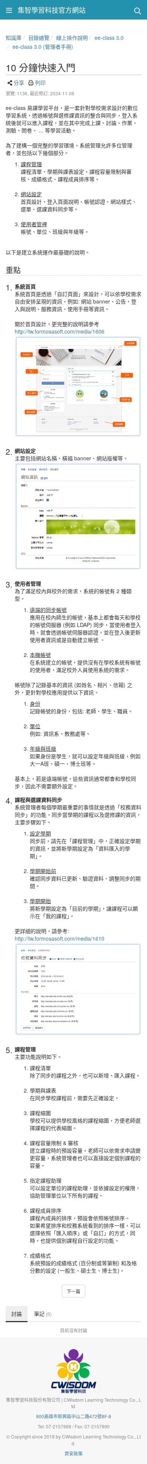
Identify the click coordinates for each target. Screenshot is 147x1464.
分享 (19, 82)
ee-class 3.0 (109, 37)
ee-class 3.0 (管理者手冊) (42, 46)
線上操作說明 (72, 37)
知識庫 (13, 37)
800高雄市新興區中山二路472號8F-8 (73, 1416)
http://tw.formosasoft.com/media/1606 (59, 331)
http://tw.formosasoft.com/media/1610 (59, 938)
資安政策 (73, 1453)
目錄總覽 (38, 37)
